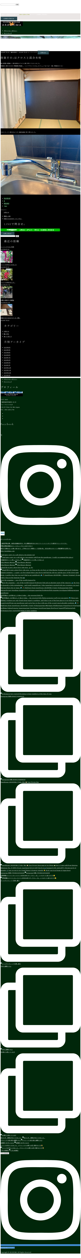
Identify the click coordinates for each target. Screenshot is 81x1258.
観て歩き (6, 334)
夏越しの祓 (7, 216)
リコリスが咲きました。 (8, 282)
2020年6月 (7, 360)
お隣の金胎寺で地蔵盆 (7, 300)
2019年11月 (7, 370)
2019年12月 (7, 368)
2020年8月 (7, 355)
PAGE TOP (4, 1256)
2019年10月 (7, 373)
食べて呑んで (8, 336)
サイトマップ (8, 11)
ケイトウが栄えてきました (9, 265)
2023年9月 (7, 350)
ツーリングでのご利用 (7, 247)
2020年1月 (7, 365)
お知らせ (43, 52)
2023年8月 (7, 352)
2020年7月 (7, 358)
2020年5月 (7, 363)
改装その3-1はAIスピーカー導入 (10, 318)
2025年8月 (7, 347)
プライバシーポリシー (10, 8)
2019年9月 (7, 375)
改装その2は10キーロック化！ (13, 219)
